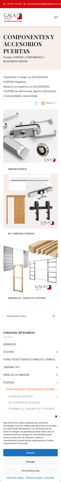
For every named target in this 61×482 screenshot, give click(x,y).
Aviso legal (49, 477)
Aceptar (30, 452)
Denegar (30, 461)
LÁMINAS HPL (11, 367)
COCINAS (8, 351)
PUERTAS (19, 57)
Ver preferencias (31, 470)
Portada (7, 57)
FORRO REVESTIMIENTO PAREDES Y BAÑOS (29, 359)
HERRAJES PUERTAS (20, 396)
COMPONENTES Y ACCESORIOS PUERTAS (30, 389)
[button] (56, 416)
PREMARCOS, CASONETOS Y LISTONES (31, 408)
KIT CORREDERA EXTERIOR (24, 402)
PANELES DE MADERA (16, 374)
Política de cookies (15, 477)
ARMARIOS (9, 344)
